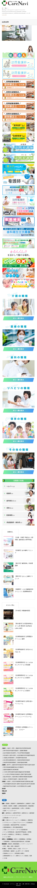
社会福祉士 (24, 825)
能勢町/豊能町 (23, 750)
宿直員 (26, 855)
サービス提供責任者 (22, 829)
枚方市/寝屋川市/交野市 (9, 753)
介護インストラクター (9, 829)
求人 (6, 8)
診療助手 (28, 803)
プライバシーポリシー (21, 877)
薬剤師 (5, 806)
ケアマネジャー (7, 822)
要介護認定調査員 (18, 827)
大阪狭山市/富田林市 (8, 757)
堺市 (13, 748)
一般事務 (9, 848)
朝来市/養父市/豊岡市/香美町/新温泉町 (22, 776)
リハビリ (4, 834)
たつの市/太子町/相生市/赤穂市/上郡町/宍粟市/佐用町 (17, 774)
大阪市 (9, 748)
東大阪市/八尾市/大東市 (9, 755)
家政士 (15, 848)
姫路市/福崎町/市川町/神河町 (11, 769)
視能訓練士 (31, 806)
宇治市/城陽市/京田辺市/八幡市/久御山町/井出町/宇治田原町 (19, 784)
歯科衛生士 (9, 813)
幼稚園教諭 (22, 839)
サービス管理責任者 (8, 832)
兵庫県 (4, 765)
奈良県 (4, 788)
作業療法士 (11, 834)
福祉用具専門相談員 (21, 832)
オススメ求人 (10, 605)
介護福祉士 (24, 820)
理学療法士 (19, 834)
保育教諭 (29, 839)
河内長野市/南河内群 (21, 757)
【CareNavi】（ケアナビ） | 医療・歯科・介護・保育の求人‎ (16, 883)
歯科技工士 (25, 813)
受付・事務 (6, 846)
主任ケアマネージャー (19, 822)
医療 (3, 803)
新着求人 (10, 532)
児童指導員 (6, 841)
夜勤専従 (30, 820)
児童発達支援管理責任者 (17, 841)
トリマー (23, 844)
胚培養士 (28, 808)
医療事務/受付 (20, 803)
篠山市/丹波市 (7, 776)
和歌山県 (4, 791)
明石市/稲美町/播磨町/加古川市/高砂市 (13, 767)
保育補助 (27, 841)
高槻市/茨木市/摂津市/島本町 (23, 748)
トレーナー (30, 844)
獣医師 (10, 844)
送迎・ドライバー (23, 848)
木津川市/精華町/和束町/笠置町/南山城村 (22, 781)
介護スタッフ (9, 820)
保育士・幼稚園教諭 (7, 839)
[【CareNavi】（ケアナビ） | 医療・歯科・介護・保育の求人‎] (15, 3)
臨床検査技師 (15, 808)
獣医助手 (17, 846)
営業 (31, 855)
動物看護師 (16, 844)
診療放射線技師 (23, 806)
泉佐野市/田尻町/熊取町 (9, 762)
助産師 (10, 806)
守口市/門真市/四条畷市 (23, 753)
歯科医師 (32, 813)
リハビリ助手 (7, 836)
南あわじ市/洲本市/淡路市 (10, 779)
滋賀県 (4, 793)
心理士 (22, 808)
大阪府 (4, 748)
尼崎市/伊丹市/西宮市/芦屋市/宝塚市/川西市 (23, 765)
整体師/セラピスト (8, 853)
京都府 (4, 781)
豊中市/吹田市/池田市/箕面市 (11, 750)
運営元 (30, 877)
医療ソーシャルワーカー (9, 810)
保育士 (16, 839)
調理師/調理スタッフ (8, 855)
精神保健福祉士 (7, 827)
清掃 (12, 846)
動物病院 (4, 844)
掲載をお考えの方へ (8, 877)
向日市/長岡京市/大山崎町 (24, 786)
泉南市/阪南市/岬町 (22, 762)
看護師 (7, 803)
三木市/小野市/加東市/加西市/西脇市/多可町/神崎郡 (16, 772)
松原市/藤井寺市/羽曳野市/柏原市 (26, 755)
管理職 (29, 832)
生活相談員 (29, 822)
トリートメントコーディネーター (12, 815)
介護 (3, 820)
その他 (4, 848)
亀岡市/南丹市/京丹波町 (9, 786)
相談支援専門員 (15, 825)
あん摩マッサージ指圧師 (22, 851)
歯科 (3, 813)
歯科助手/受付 (17, 813)
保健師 (15, 806)
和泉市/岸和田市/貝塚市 (23, 760)
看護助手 (13, 803)
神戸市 (9, 765)
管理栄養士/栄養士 (19, 853)
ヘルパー (16, 820)
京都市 (9, 781)
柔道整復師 (6, 851)
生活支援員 (6, 825)
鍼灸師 (12, 851)
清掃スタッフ (19, 855)
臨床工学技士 (7, 808)
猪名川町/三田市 (23, 779)
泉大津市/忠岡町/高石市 (9, 760)
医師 (33, 803)
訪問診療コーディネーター (10, 817)
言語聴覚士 (26, 834)
